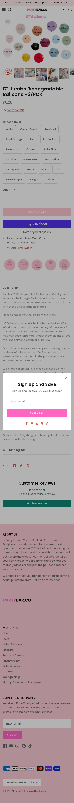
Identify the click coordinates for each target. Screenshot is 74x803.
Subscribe (37, 412)
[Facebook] (27, 423)
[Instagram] (37, 423)
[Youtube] (32, 423)
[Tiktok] (47, 423)
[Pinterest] (42, 423)
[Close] (66, 377)
